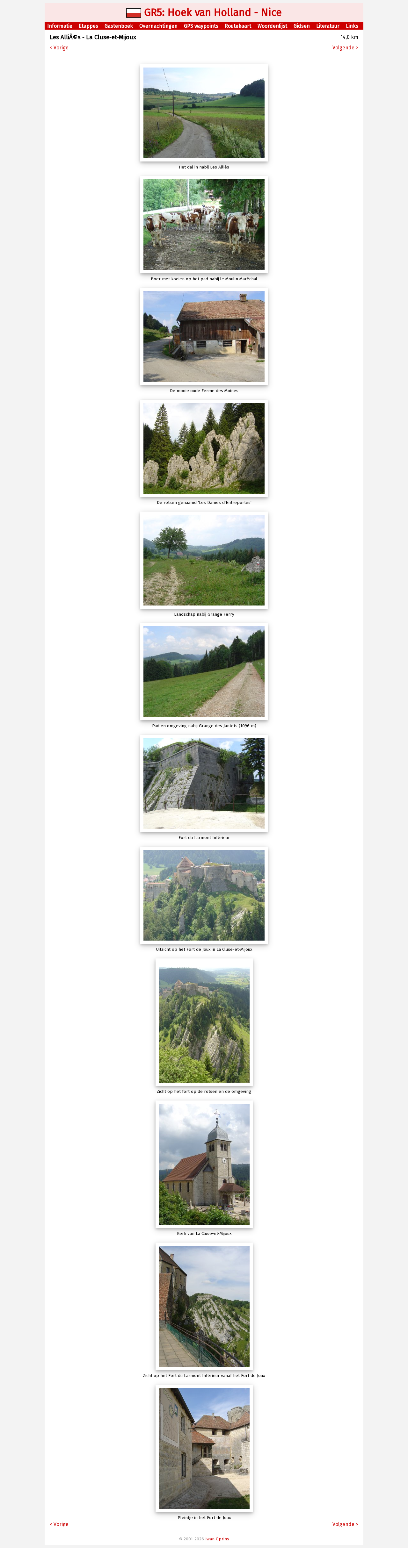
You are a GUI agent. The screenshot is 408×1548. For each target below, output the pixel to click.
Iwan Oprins (217, 1539)
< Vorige (59, 48)
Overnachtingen (158, 26)
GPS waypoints (201, 26)
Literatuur (327, 26)
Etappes (88, 26)
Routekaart (238, 26)
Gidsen (302, 26)
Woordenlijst (272, 26)
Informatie (59, 26)
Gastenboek (119, 26)
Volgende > (345, 48)
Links (352, 26)
